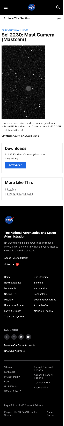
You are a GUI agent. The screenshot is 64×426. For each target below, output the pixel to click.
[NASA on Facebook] (7, 337)
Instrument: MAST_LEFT (19, 193)
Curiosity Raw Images (15, 30)
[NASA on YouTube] (28, 337)
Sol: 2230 (10, 188)
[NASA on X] (21, 337)
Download (15, 165)
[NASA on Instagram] (14, 337)
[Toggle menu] (5, 7)
